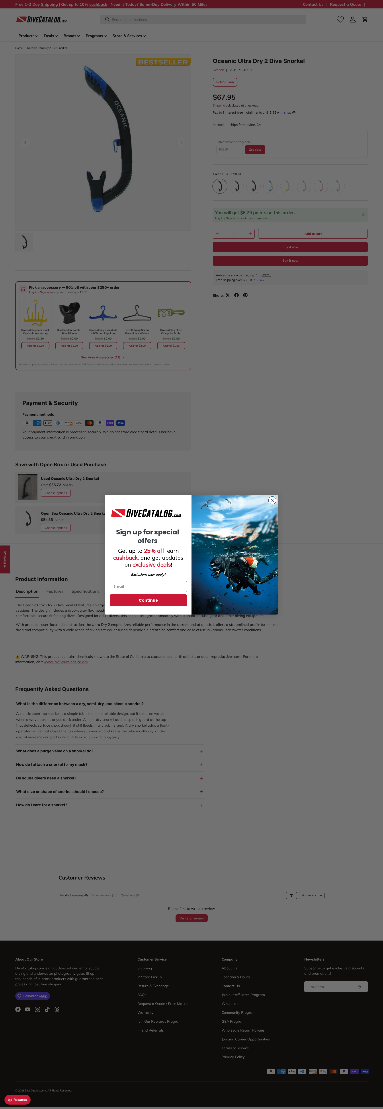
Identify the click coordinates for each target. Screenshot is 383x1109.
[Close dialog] (272, 500)
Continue (148, 600)
